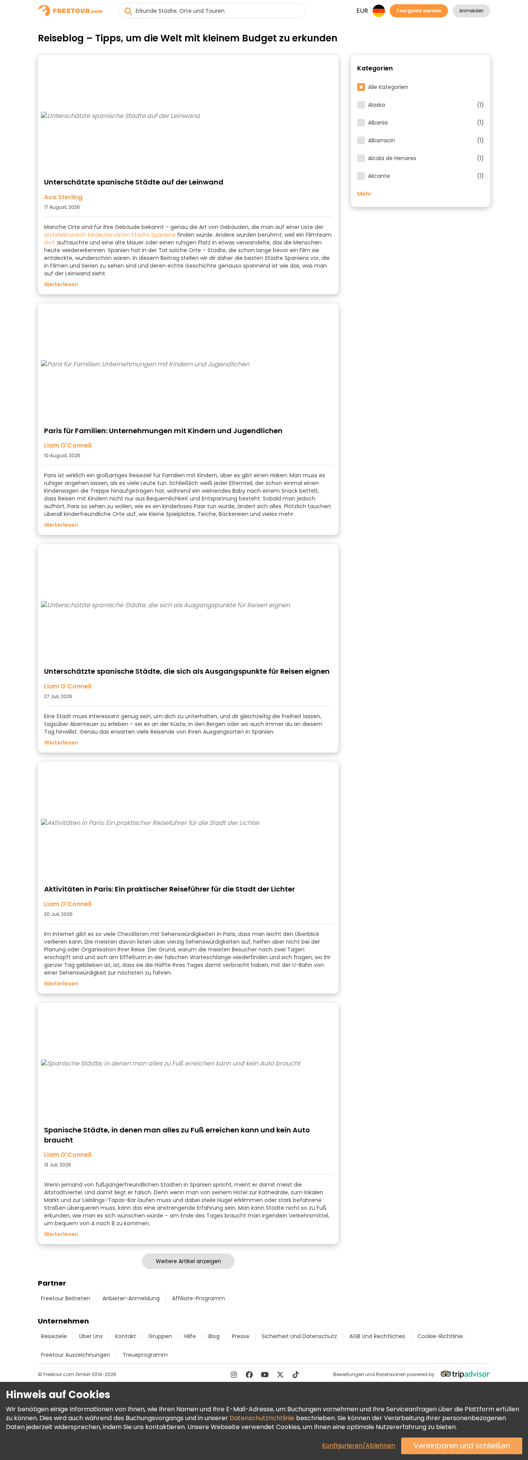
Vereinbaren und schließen (462, 1446)
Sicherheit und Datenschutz (299, 1336)
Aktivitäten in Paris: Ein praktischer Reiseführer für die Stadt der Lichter (169, 889)
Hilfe (190, 1336)
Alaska (426, 105)
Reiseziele (54, 1336)
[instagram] (233, 1374)
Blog (214, 1336)
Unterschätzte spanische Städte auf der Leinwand (133, 182)
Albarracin (426, 140)
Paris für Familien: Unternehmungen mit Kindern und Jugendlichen (163, 430)
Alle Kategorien (388, 87)
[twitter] (280, 1374)
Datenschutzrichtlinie (262, 1418)
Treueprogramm (145, 1355)
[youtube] (264, 1374)
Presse (240, 1336)
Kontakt (125, 1336)
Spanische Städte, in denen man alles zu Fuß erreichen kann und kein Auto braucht (177, 1135)
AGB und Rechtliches (377, 1336)
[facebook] (249, 1374)
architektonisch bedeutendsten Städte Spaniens (109, 235)
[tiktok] (295, 1374)
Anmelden (471, 10)
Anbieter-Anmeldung (131, 1298)
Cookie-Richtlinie (440, 1336)
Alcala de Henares (426, 158)
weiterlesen (61, 284)
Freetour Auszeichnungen (75, 1355)
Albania (426, 122)
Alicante (426, 176)
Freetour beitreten (65, 1298)
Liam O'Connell (67, 445)
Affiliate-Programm (198, 1298)
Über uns (91, 1336)
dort (49, 242)
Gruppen (160, 1336)
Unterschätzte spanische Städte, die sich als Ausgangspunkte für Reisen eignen (187, 671)
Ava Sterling (63, 197)
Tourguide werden (418, 10)
